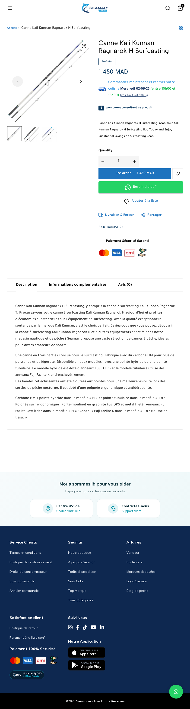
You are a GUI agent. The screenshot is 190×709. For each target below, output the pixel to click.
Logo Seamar (137, 581)
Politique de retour (24, 628)
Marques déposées (141, 572)
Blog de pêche (137, 591)
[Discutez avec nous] (176, 692)
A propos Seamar (81, 562)
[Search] (168, 8)
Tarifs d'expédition (82, 572)
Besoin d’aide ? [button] (145, 187)
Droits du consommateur (28, 572)
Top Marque (77, 591)
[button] (81, 81)
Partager (154, 215)
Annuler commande (24, 591)
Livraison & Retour (119, 215)
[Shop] (181, 28)
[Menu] (10, 8)
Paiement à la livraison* (27, 637)
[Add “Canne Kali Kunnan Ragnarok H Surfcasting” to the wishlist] (177, 173)
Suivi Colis (75, 581)
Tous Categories (80, 600)
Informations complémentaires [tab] (78, 285)
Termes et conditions (25, 552)
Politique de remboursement (31, 562)
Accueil (12, 28)
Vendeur (133, 552)
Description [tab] (26, 285)
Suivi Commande (22, 581)
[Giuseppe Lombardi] (95, 8)
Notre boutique (79, 552)
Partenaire (134, 562)
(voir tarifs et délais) (134, 95)
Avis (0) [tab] (125, 285)
